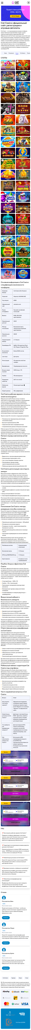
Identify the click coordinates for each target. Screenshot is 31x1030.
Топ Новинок (22, 53)
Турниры (13, 978)
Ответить (5, 917)
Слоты (17, 53)
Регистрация (15, 16)
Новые (5, 53)
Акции (20, 978)
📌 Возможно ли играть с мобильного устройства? (15, 868)
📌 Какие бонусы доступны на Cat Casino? (13, 857)
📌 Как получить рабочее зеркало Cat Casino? (14, 833)
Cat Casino (5, 978)
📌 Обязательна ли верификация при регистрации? (11, 879)
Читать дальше (15, 771)
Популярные (11, 53)
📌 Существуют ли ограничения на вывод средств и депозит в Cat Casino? (15, 846)
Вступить (15, 768)
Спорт (26, 978)
